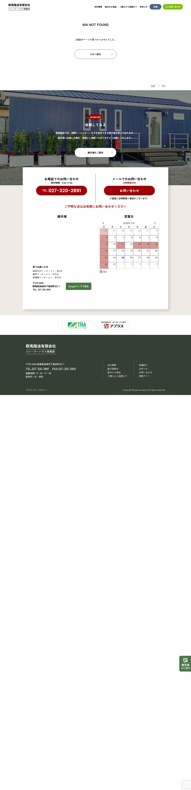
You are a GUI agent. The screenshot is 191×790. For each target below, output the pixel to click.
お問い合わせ (174, 6)
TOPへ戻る (95, 54)
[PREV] (102, 223)
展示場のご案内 (95, 152)
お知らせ (143, 6)
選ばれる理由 (111, 6)
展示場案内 (112, 368)
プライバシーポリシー (37, 389)
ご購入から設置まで (128, 6)
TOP (153, 85)
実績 (155, 6)
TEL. (61, 190)
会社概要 (98, 6)
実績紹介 (143, 365)
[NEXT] (155, 223)
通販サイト (144, 376)
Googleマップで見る (78, 286)
